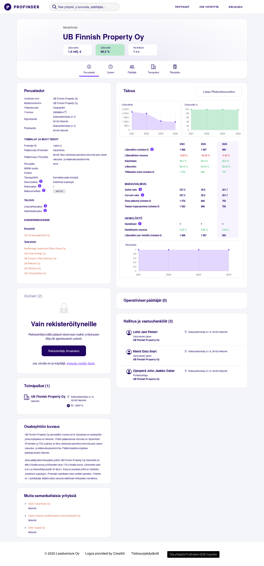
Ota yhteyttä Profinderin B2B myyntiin (193, 554)
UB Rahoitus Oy (32, 268)
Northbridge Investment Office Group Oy (45, 248)
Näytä (59, 191)
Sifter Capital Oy (36, 527)
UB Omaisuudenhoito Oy (37, 235)
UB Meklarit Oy (32, 263)
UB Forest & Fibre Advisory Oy (40, 258)
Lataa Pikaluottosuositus (219, 91)
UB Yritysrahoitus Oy (35, 273)
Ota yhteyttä (209, 7)
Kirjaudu (236, 7)
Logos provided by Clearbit (105, 553)
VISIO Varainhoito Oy (39, 503)
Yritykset (182, 7)
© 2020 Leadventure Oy (62, 553)
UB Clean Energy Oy (35, 253)
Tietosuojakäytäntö (145, 553)
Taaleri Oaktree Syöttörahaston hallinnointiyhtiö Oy (54, 515)
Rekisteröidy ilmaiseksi (63, 351)
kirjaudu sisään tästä (80, 363)
